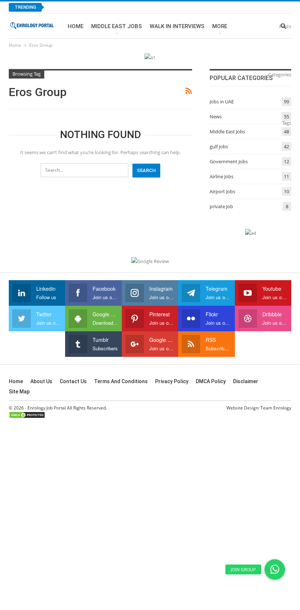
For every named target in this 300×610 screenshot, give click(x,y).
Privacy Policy (171, 381)
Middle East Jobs (116, 26)
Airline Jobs (221, 176)
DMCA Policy (211, 381)
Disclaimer (245, 381)
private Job (221, 206)
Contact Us (73, 381)
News (216, 116)
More (219, 26)
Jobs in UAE (222, 101)
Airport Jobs (222, 191)
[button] (275, 569)
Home (75, 26)
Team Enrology (275, 408)
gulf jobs (219, 146)
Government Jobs (229, 161)
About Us (41, 381)
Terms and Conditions (121, 381)
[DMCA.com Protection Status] (27, 415)
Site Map (19, 391)
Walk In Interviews (177, 26)
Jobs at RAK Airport (82, 7)
